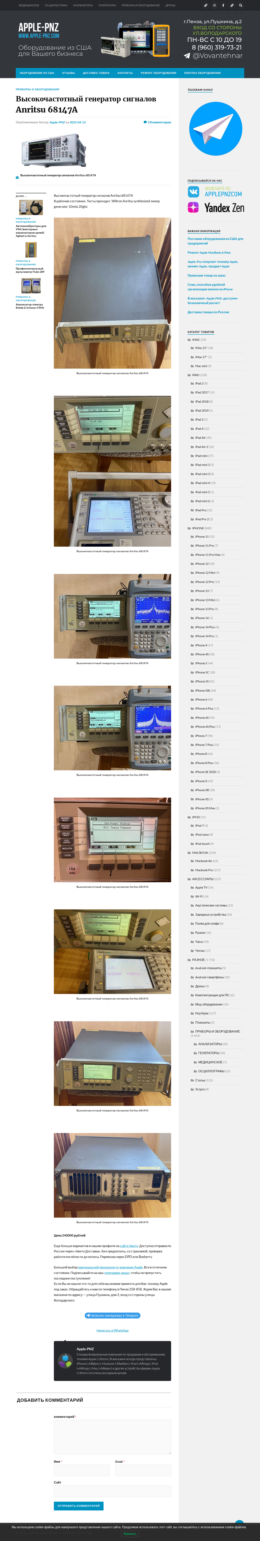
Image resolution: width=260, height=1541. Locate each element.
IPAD (195, 375)
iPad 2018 (202, 401)
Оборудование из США (37, 72)
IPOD (196, 817)
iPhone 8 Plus (204, 763)
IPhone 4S (202, 654)
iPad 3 (199, 419)
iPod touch (202, 843)
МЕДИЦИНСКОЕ (29, 5)
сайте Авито (129, 1246)
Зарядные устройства (210, 914)
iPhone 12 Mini (205, 572)
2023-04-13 (78, 122)
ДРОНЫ (170, 5)
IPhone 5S (202, 681)
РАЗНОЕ (198, 960)
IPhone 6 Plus (204, 708)
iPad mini (201, 455)
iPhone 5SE (202, 690)
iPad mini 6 (202, 501)
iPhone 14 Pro (204, 636)
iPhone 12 (202, 563)
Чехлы (200, 950)
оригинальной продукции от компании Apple (110, 1267)
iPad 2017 (202, 392)
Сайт (57, 1482)
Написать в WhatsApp (112, 1330)
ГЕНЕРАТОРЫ (107, 5)
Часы (199, 941)
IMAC (196, 339)
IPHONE (198, 528)
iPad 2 (199, 383)
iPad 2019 (202, 410)
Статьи (200, 1080)
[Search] (240, 5)
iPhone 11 (202, 536)
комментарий (65, 1416)
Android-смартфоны (209, 977)
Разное (200, 932)
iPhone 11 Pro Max (207, 554)
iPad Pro (201, 510)
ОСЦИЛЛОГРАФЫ (56, 5)
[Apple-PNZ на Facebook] (223, 5)
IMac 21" (201, 348)
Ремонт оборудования (158, 72)
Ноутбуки (201, 1013)
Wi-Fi (199, 896)
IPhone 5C (202, 672)
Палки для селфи (207, 923)
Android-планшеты (208, 968)
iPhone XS (202, 799)
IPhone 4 (201, 645)
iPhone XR (202, 790)
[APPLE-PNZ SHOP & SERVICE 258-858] (130, 39)
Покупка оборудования (202, 72)
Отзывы (68, 72)
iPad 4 (199, 428)
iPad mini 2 (202, 464)
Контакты (125, 72)
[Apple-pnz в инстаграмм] (214, 5)
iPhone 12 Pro (204, 582)
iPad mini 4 (202, 483)
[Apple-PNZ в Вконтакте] (205, 5)
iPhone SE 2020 (205, 772)
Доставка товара (96, 72)
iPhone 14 (202, 618)
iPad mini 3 (202, 474)
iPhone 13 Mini (205, 600)
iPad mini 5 (202, 492)
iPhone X (201, 781)
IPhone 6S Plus (205, 726)
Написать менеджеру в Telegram (114, 1315)
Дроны (200, 986)
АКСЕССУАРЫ (202, 879)
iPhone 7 (201, 735)
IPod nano (202, 834)
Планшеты (202, 1022)
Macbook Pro (204, 870)
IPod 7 (199, 825)
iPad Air (200, 437)
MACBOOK (200, 852)
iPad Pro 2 (202, 519)
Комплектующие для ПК (212, 995)
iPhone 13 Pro (204, 609)
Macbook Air (203, 861)
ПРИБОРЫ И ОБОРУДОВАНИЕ (141, 5)
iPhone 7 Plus (204, 744)
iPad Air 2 (201, 446)
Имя (58, 1461)
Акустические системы (211, 905)
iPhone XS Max (205, 808)
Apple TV (201, 887)
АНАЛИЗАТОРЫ (83, 5)
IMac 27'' (201, 357)
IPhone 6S (202, 717)
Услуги (200, 1089)
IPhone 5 (201, 663)
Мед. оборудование (209, 1004)
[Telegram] (232, 5)
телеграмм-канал (116, 1273)
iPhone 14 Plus (205, 627)
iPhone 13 (202, 590)
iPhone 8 (201, 753)
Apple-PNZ (57, 122)
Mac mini (201, 366)
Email (120, 1461)
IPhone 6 (201, 699)
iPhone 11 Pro (204, 545)
